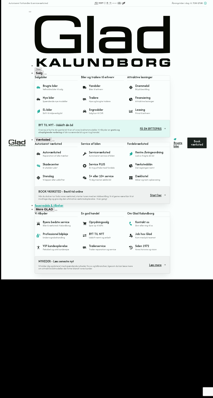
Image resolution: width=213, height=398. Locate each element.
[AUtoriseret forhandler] (109, 3)
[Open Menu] (30, 11)
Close (38, 69)
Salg (39, 73)
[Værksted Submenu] (53, 140)
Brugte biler (178, 144)
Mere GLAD (44, 209)
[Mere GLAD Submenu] (56, 210)
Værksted (43, 139)
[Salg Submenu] (45, 74)
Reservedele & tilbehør (49, 205)
